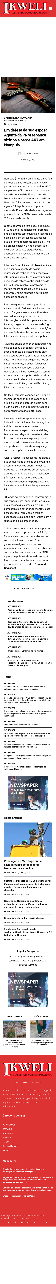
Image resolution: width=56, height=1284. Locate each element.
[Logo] (25, 8)
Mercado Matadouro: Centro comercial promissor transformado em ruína (14, 1043)
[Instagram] (15, 1222)
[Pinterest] (31, 167)
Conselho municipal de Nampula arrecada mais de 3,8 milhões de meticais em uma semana (28, 746)
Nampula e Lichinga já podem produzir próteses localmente (42, 1042)
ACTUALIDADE (11, 118)
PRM (18, 589)
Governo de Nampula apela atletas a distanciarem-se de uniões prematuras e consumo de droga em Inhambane (27, 639)
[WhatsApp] (37, 167)
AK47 (13, 589)
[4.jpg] (28, 582)
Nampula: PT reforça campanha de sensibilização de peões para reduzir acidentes (27, 757)
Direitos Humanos (15, 120)
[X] (25, 167)
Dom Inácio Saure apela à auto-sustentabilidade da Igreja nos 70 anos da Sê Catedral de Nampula (29, 663)
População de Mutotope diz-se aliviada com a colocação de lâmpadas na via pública (30, 611)
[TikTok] (28, 1222)
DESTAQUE (26, 118)
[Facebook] (18, 167)
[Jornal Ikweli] (20, 153)
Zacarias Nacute (28, 589)
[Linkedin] (21, 1222)
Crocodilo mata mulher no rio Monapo (26, 651)
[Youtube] (47, 1222)
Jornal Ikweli (32, 153)
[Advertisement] (28, 47)
